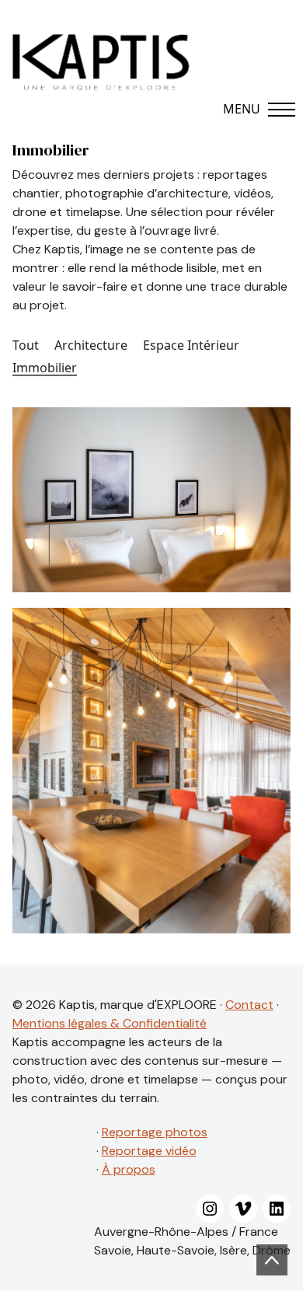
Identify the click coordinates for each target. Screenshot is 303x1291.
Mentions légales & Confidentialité (109, 1023)
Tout (25, 345)
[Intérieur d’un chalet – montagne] (151, 770)
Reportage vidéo (149, 1151)
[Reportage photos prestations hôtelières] (151, 500)
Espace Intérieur (191, 345)
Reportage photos (154, 1132)
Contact (249, 1004)
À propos (128, 1169)
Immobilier (44, 368)
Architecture (90, 345)
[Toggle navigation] (249, 109)
